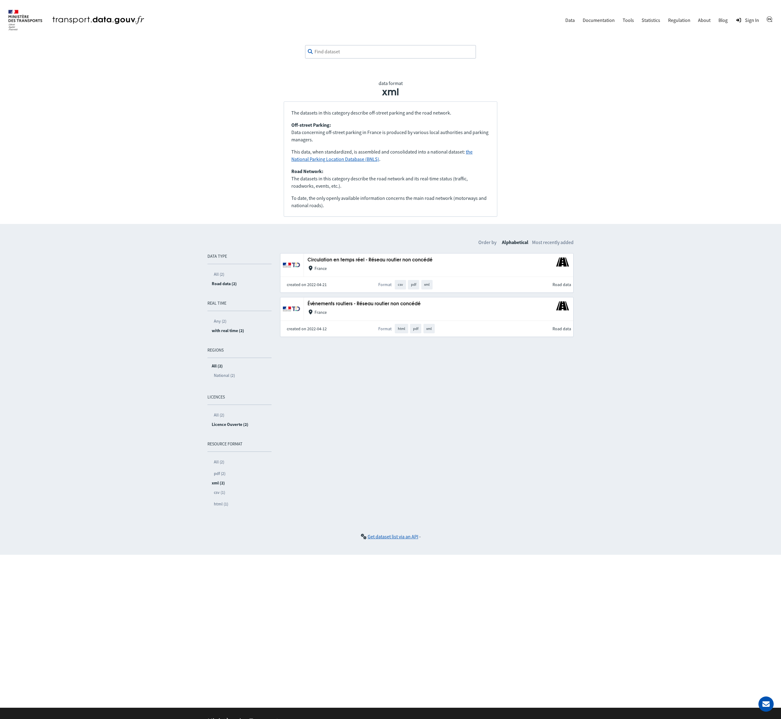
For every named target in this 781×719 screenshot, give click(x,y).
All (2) (219, 274)
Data (570, 20)
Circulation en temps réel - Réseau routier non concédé (370, 260)
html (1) (221, 504)
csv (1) (219, 492)
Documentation (599, 20)
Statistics (651, 20)
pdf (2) (219, 473)
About (704, 20)
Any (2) (220, 321)
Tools (628, 20)
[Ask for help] (766, 704)
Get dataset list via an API (393, 536)
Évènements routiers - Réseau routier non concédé (364, 304)
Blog (723, 20)
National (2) (224, 375)
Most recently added (553, 242)
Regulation (679, 20)
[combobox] (390, 51)
